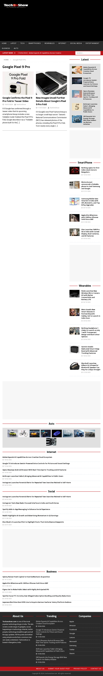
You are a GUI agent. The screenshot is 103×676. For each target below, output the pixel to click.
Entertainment (92, 43)
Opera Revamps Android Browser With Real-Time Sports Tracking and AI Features (90, 95)
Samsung (72, 645)
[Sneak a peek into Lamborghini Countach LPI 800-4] (68, 433)
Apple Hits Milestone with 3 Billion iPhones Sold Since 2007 (89, 217)
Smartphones (35, 43)
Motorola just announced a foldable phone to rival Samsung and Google (90, 185)
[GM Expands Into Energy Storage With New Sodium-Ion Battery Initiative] (77, 119)
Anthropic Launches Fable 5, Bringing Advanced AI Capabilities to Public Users (90, 108)
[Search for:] (87, 53)
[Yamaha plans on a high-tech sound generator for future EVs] (57, 433)
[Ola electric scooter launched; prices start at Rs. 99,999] (79, 433)
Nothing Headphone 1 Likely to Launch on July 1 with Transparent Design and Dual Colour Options (90, 332)
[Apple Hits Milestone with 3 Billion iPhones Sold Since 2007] (74, 218)
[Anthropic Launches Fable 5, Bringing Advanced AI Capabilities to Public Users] (77, 107)
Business (6, 48)
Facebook (73, 630)
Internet (62, 43)
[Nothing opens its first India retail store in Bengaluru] (74, 170)
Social (51, 491)
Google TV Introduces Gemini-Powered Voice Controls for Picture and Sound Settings (90, 82)
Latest (13, 43)
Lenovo (72, 637)
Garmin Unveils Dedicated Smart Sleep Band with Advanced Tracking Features (90, 349)
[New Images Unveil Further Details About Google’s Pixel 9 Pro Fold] (51, 83)
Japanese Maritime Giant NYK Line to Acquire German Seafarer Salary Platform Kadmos (37, 602)
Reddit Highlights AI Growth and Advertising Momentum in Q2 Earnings (30, 515)
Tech (22, 43)
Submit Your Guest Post (59, 669)
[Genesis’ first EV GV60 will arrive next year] (13, 433)
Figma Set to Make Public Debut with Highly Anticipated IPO (26, 589)
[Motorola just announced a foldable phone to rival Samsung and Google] (74, 185)
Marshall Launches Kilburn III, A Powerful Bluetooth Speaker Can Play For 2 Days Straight (90, 366)
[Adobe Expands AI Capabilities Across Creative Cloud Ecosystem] (77, 70)
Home (4, 43)
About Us (40, 669)
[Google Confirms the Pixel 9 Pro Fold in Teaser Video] (18, 83)
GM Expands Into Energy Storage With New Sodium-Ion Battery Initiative (89, 120)
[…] (18, 123)
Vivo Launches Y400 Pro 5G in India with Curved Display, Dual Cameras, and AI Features (90, 232)
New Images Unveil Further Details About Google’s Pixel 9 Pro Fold (51, 101)
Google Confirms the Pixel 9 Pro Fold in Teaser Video (17, 99)
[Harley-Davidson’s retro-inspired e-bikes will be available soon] (24, 433)
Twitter (71, 649)
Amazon (72, 625)
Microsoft (73, 641)
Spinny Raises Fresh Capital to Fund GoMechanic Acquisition (26, 576)
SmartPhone (85, 162)
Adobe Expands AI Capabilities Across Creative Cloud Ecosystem (90, 70)
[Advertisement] (70, 20)
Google (72, 633)
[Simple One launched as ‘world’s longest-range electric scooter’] (46, 433)
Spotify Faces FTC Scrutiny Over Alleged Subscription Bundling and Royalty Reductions (37, 596)
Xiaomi (71, 653)
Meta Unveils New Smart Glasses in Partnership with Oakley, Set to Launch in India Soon (90, 313)
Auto (16, 48)
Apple (71, 621)
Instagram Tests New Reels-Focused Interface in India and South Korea (31, 503)
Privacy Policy (80, 669)
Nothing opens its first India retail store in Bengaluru (90, 169)
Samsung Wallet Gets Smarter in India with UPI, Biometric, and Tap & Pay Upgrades (90, 201)
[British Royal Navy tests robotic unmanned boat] (35, 433)
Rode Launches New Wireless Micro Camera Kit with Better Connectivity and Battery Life (90, 295)
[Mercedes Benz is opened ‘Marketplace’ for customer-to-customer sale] (51, 442)
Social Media (76, 43)
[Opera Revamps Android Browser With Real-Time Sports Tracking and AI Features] (77, 94)
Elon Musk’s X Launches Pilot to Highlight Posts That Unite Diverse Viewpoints (33, 522)
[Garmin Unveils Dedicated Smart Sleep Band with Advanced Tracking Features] (74, 349)
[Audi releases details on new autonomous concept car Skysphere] (90, 433)
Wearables (50, 43)
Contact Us (96, 669)
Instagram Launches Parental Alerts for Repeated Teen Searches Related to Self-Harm (37, 482)
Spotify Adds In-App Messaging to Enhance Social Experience (26, 509)
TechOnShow (21, 104)
